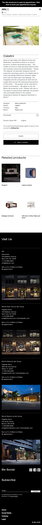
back (4, 12)
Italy (16, 108)
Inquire (21, 136)
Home (3, 14)
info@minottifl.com (8, 373)
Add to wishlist (22, 142)
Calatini (17, 105)
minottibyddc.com (23, 318)
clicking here (15, 128)
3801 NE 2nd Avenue (9, 367)
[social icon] (30, 471)
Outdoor (9, 14)
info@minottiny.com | (9, 318)
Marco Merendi (20, 103)
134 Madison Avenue (9, 256)
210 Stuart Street (8, 421)
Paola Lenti (19, 110)
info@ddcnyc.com (8, 263)
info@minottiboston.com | (11, 428)
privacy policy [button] (14, 496)
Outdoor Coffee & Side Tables (22, 14)
